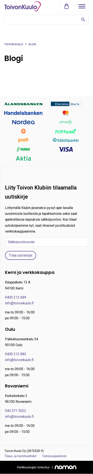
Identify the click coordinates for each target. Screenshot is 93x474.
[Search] (83, 20)
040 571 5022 (15, 411)
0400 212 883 (15, 354)
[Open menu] (82, 6)
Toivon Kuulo (13, 44)
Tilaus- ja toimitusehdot (20, 456)
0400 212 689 (15, 297)
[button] (67, 6)
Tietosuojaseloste (54, 456)
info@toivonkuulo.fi (19, 303)
